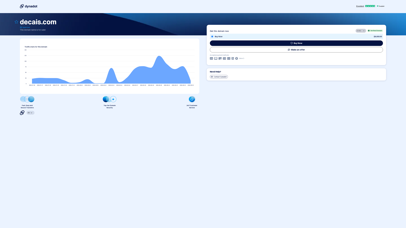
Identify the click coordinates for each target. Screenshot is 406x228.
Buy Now (298, 43)
